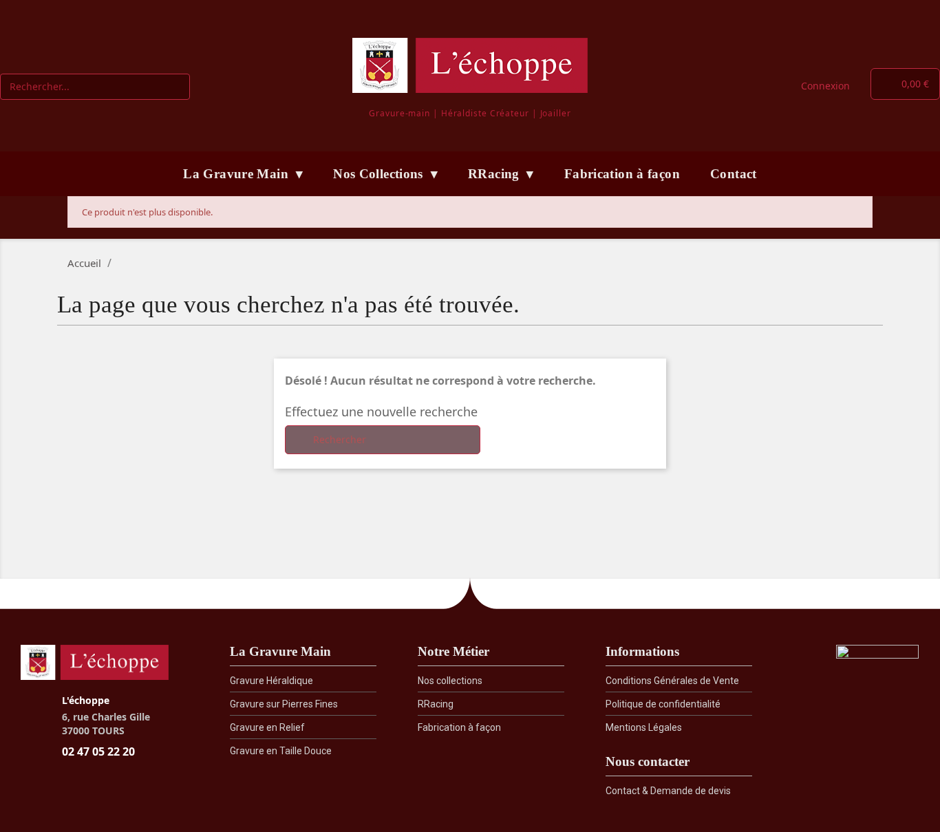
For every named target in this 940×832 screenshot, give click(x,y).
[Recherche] (176, 86)
